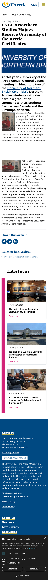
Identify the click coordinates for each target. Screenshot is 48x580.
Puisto (19, 493)
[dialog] (24, 557)
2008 (21, 14)
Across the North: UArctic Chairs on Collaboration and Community (25, 400)
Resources (9, 532)
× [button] (45, 538)
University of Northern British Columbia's (21, 90)
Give (34, 4)
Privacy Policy (8, 501)
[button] (24, 575)
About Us (8, 518)
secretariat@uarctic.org (15, 458)
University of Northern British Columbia (21, 257)
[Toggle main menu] (43, 4)
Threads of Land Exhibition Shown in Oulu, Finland (24, 310)
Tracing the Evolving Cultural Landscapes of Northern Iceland (25, 354)
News (13, 14)
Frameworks (22, 496)
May (29, 14)
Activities (10, 527)
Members (8, 522)
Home (4, 14)
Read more (13, 316)
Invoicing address (10, 452)
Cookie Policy (8, 506)
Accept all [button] (12, 569)
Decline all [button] (35, 569)
